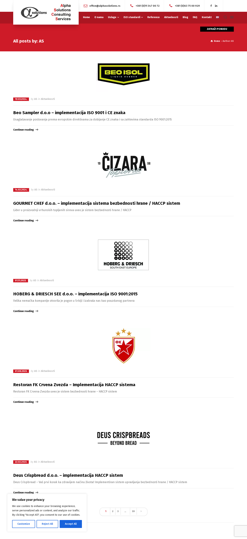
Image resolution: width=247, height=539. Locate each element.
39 (133, 511)
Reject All (47, 523)
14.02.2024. (21, 189)
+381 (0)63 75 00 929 (187, 5)
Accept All (71, 523)
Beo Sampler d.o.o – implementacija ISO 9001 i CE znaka (69, 112)
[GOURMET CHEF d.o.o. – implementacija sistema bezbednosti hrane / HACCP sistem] (123, 165)
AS (35, 99)
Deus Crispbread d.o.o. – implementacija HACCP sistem (68, 475)
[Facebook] (211, 5)
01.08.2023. (21, 371)
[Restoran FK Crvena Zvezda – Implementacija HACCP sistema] (123, 346)
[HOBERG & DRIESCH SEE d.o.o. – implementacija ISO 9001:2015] (123, 255)
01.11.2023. (20, 280)
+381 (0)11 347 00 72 (147, 5)
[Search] (225, 17)
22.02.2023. (21, 462)
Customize (23, 523)
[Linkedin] (216, 5)
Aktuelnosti (48, 99)
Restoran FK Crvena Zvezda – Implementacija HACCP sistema (74, 384)
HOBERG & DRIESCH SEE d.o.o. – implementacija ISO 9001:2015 (75, 293)
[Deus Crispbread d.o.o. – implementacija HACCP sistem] (123, 437)
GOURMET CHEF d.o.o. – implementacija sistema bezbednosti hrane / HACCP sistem (96, 203)
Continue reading (23, 129)
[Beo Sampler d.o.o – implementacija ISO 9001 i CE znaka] (123, 74)
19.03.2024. (21, 99)
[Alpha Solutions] (45, 12)
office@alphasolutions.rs (104, 5)
